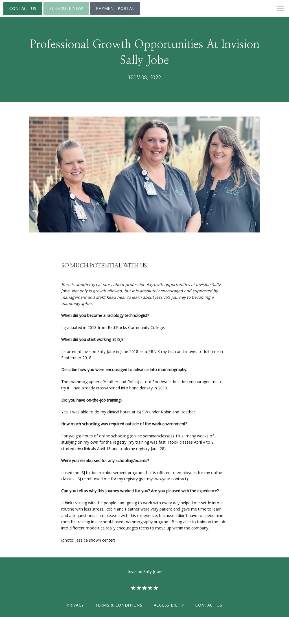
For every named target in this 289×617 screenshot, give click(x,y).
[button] (280, 9)
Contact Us (208, 605)
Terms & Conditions (119, 605)
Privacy (75, 605)
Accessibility (169, 605)
